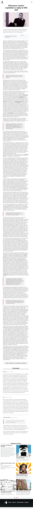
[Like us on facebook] (14, 497)
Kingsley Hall (25, 95)
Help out (14, 502)
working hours (6, 274)
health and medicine (10, 363)
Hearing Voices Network (19, 101)
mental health (18, 363)
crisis (23, 41)
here (27, 99)
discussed (25, 254)
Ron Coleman (10, 113)
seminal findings (17, 102)
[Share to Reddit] (23, 35)
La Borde (21, 96)
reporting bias (20, 259)
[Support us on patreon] (16, 497)
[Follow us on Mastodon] (17, 497)
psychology (23, 363)
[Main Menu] (31, 2)
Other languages (20, 502)
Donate (9, 502)
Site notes (26, 502)
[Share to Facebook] (21, 35)
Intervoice (5, 101)
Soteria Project (21, 97)
